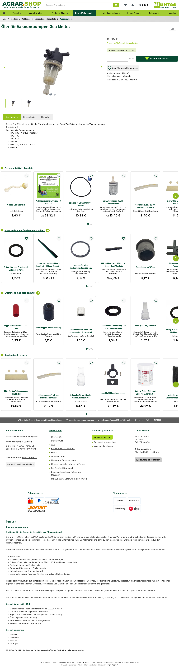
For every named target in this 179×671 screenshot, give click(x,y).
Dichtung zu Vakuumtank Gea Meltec (80, 204)
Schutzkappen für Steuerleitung (48, 328)
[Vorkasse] (52, 500)
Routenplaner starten (149, 460)
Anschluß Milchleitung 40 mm (113, 393)
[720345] (52, 66)
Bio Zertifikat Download (62, 468)
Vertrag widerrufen (102, 437)
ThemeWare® (112, 665)
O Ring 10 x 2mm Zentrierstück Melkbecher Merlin (16, 268)
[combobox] (79, 5)
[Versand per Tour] (134, 500)
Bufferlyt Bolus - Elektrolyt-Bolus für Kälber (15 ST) (145, 392)
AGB (53, 444)
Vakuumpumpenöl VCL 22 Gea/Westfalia (113, 202)
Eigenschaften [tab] (29, 117)
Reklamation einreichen (105, 442)
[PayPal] (39, 500)
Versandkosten (58, 456)
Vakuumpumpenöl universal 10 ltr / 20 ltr (48, 202)
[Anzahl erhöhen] (125, 59)
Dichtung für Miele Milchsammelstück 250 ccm (81, 266)
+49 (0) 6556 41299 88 (19, 441)
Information (55, 430)
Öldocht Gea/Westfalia (16, 205)
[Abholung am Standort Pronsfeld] (119, 508)
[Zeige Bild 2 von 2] (55, 95)
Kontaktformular (29, 457)
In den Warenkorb (159, 58)
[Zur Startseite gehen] (21, 5)
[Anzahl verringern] (109, 59)
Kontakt (54, 452)
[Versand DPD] (134, 508)
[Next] (176, 196)
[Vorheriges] (4, 67)
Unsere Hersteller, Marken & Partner (68, 464)
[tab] (12, 117)
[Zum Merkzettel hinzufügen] (26, 175)
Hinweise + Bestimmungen (63, 460)
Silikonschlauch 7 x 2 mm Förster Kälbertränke (145, 206)
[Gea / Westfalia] (173, 29)
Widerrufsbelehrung (103, 446)
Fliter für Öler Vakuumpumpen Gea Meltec (16, 392)
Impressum (56, 437)
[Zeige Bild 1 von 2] (51, 95)
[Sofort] (37, 508)
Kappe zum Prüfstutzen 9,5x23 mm (16, 327)
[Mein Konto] (133, 5)
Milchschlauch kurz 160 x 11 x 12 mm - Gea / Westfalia (113, 264)
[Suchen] (116, 5)
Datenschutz (57, 441)
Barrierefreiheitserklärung (63, 448)
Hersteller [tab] (45, 117)
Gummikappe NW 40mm (145, 267)
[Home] (4, 13)
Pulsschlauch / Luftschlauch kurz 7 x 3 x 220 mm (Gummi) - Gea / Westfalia (48, 264)
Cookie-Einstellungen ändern (20, 464)
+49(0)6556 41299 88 (152, 420)
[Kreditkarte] (30, 500)
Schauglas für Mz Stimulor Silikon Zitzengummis (80, 396)
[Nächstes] (101, 67)
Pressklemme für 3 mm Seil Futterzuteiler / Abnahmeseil (81, 330)
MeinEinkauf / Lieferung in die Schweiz (69, 479)
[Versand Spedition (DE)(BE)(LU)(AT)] (119, 500)
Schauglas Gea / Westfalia (145, 326)
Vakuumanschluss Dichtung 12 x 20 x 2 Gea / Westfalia (113, 327)
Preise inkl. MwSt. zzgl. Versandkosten (122, 43)
